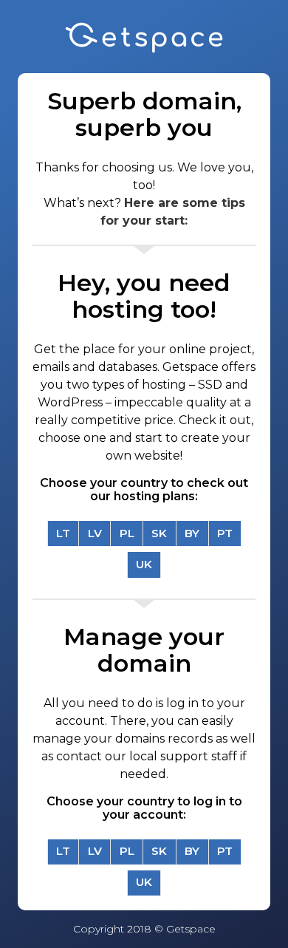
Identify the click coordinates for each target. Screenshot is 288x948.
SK (159, 533)
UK (144, 564)
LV (95, 533)
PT (225, 533)
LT (63, 533)
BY (192, 533)
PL (127, 533)
